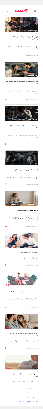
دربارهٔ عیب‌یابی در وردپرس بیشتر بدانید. (29, 402)
